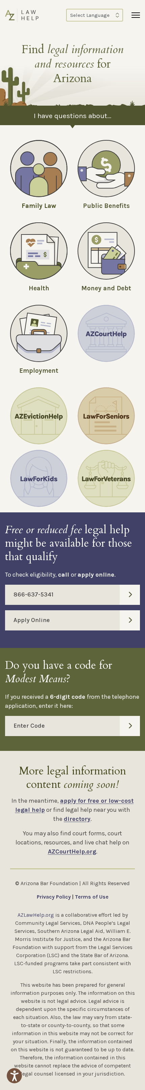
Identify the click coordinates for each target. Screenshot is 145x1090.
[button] (14, 1075)
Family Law (39, 206)
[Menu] (136, 15)
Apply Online (31, 620)
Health (39, 288)
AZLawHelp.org (36, 915)
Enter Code (29, 725)
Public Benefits (106, 206)
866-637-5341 (33, 594)
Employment (38, 370)
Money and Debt (106, 288)
